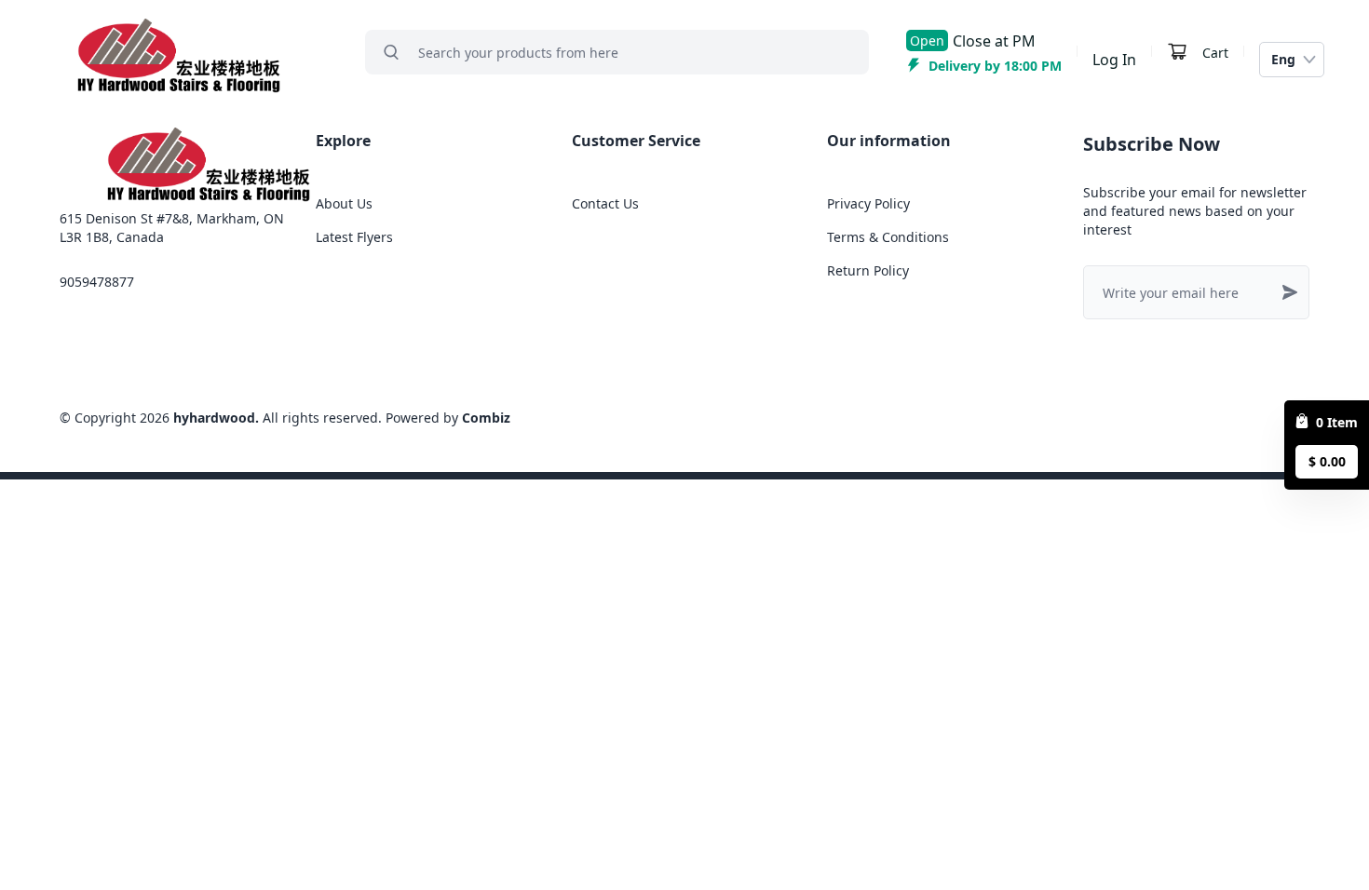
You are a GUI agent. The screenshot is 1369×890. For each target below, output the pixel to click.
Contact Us (605, 203)
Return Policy (868, 270)
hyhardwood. (216, 417)
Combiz (486, 417)
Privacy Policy (868, 203)
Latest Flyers (354, 237)
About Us (344, 203)
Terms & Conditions (888, 237)
